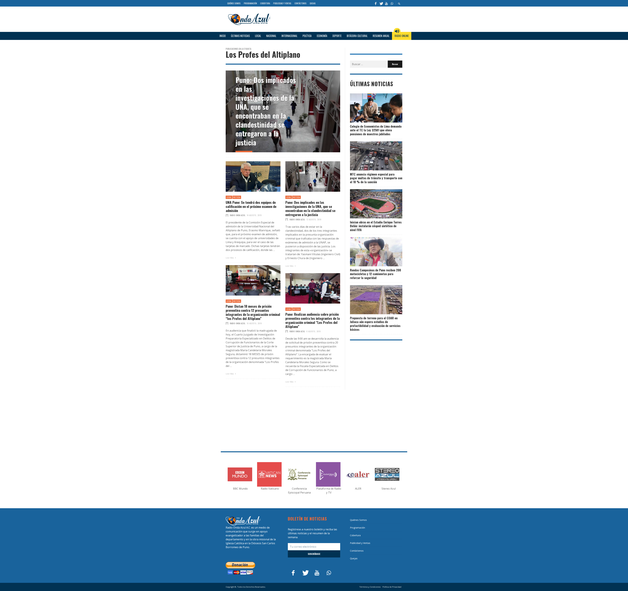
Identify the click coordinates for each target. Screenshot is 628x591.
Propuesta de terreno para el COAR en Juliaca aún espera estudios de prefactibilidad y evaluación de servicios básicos (375, 324)
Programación (357, 527)
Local (229, 197)
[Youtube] (386, 3)
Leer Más (230, 257)
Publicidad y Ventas (360, 543)
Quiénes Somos (358, 519)
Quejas (354, 558)
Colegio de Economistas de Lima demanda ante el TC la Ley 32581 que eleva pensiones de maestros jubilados (375, 130)
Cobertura (355, 535)
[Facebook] (375, 3)
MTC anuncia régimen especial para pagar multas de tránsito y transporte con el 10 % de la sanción (376, 178)
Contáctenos (357, 550)
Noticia (236, 197)
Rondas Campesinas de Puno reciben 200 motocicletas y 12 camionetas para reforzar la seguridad (375, 274)
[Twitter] (381, 3)
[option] (283, 111)
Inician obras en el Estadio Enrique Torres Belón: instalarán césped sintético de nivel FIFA (375, 226)
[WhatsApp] (391, 3)
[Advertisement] (337, 18)
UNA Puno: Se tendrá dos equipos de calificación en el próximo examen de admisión (251, 206)
